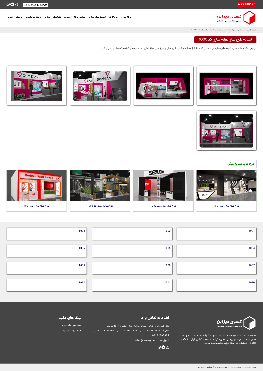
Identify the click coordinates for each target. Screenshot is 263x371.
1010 (252, 282)
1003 (82, 231)
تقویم (67, 17)
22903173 (248, 4)
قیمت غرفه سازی (97, 17)
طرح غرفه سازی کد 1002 (163, 206)
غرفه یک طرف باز (205, 30)
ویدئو (19, 17)
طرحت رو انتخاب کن (72, 330)
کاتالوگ (57, 17)
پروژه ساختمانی (33, 17)
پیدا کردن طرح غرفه (235, 30)
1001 (252, 231)
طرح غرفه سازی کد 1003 (100, 206)
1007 (252, 265)
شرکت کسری (251, 30)
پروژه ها (113, 17)
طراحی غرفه (79, 17)
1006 (82, 248)
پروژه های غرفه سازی (72, 325)
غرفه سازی (126, 17)
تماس (10, 17)
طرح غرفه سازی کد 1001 (226, 206)
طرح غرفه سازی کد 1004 (36, 206)
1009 (82, 265)
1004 (252, 248)
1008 (168, 265)
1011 (168, 282)
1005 (194, 30)
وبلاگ (47, 17)
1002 (168, 231)
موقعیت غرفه (220, 30)
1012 (82, 282)
